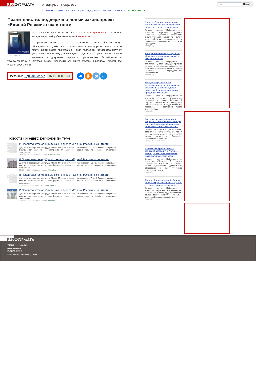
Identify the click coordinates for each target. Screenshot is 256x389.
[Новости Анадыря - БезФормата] (18, 3)
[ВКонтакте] (80, 76)
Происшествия (103, 10)
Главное (47, 10)
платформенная (97, 32)
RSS (35, 255)
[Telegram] (96, 76)
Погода (86, 10)
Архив (59, 10)
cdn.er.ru (16, 55)
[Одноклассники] (88, 76)
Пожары (120, 10)
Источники (72, 10)
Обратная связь (14, 249)
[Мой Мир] (103, 76)
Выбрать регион (14, 251)
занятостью (84, 36)
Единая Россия (34, 76)
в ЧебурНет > (136, 10)
